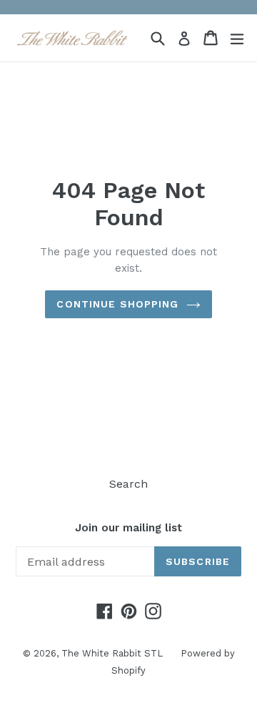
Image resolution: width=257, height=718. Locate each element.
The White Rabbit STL (112, 653)
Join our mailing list (128, 527)
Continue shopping (117, 304)
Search (128, 484)
